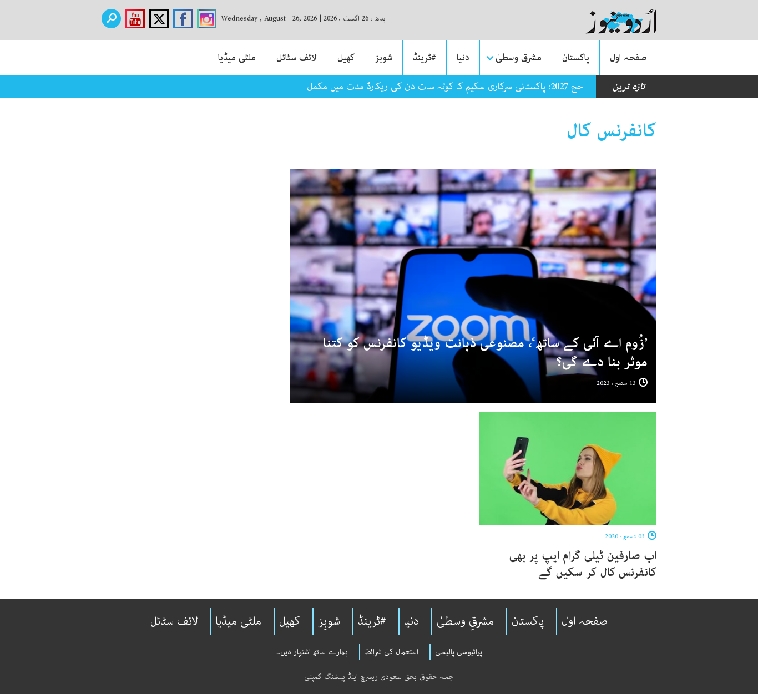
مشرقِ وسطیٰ (465, 621)
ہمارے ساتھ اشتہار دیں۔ (312, 651)
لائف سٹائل (296, 57)
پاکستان (575, 57)
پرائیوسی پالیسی (458, 651)
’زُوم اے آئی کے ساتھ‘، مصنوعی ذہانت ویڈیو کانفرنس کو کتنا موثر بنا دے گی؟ (485, 353)
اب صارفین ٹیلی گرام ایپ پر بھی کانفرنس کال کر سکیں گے (582, 564)
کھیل (346, 57)
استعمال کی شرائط (391, 651)
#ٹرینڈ (424, 57)
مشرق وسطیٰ (519, 57)
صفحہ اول (628, 57)
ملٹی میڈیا (237, 57)
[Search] (111, 18)
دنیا (463, 57)
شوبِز (329, 621)
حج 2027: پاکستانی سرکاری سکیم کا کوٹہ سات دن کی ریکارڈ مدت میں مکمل (445, 86)
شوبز (383, 57)
